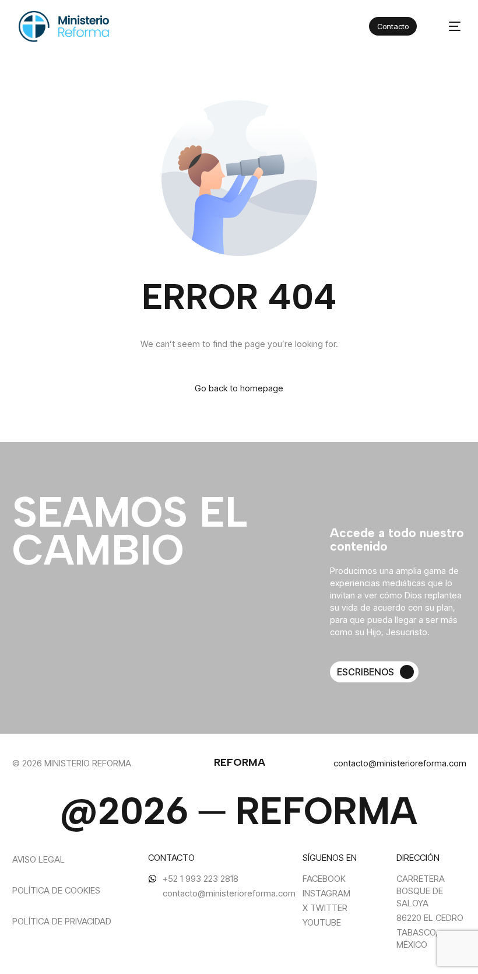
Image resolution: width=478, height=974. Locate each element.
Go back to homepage (239, 388)
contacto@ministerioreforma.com (399, 763)
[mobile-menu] (448, 26)
